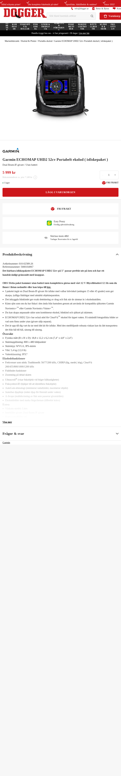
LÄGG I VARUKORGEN (60, 192)
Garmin (6, 442)
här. (49, 287)
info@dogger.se (82, 8)
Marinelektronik (12, 41)
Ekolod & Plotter (28, 41)
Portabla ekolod (45, 41)
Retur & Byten (102, 8)
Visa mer (7, 422)
